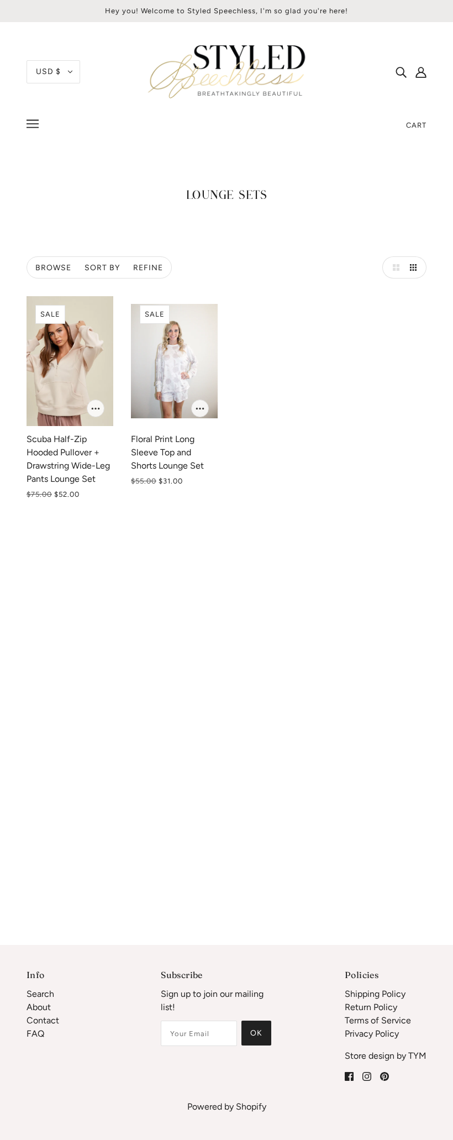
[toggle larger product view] (393, 267)
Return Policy (371, 1007)
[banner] (226, 71)
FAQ (35, 1033)
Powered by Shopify (226, 1106)
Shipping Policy (375, 994)
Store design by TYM (385, 1055)
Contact (43, 1020)
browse (53, 267)
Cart (416, 125)
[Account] (421, 72)
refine (148, 267)
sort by (102, 267)
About (39, 1007)
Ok (256, 1033)
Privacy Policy (372, 1033)
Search (40, 994)
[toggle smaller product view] (415, 267)
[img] (401, 72)
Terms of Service (378, 1020)
